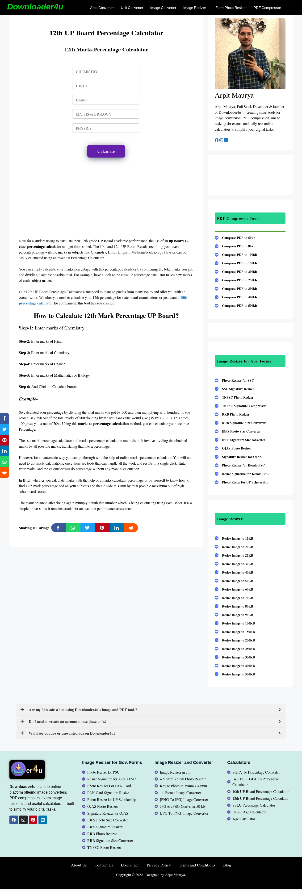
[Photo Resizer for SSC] (234, 380)
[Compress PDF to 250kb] (236, 280)
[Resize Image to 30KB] (234, 563)
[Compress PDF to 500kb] (236, 305)
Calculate (106, 151)
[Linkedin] (42, 820)
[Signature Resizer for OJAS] (238, 456)
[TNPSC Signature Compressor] (240, 405)
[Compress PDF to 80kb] (235, 246)
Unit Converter (132, 8)
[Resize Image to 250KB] (235, 648)
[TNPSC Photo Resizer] (234, 397)
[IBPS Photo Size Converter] (238, 431)
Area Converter (102, 8)
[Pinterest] (33, 820)
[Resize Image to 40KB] (234, 572)
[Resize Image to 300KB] (235, 657)
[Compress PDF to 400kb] (236, 297)
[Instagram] (221, 140)
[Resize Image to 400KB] (235, 665)
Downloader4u (35, 6)
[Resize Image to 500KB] (235, 674)
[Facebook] (217, 140)
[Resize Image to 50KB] (234, 580)
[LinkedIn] (226, 140)
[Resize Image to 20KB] (234, 546)
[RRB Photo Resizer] (232, 414)
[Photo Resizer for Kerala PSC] (240, 465)
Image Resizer (194, 8)
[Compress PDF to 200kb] (236, 271)
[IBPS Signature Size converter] (240, 439)
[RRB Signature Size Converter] (240, 422)
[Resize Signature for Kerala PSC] (242, 473)
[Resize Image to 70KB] (234, 597)
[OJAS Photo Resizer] (233, 448)
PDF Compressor (267, 8)
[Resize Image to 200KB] (235, 640)
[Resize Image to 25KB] (234, 555)
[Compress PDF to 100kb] (236, 254)
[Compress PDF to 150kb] (236, 263)
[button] (196, 7)
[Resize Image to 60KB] (234, 589)
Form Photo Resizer (231, 8)
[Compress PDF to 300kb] (236, 288)
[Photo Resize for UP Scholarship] (241, 482)
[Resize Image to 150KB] (235, 631)
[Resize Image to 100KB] (235, 623)
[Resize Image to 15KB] (234, 538)
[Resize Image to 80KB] (234, 606)
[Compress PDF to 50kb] (235, 237)
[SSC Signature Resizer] (234, 388)
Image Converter (163, 8)
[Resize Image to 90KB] (234, 614)
